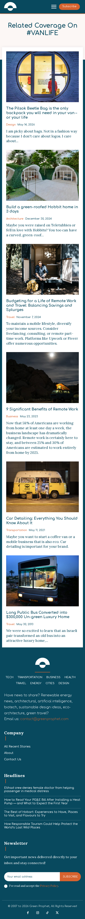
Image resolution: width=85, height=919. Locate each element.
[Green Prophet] (10, 6)
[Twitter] (57, 913)
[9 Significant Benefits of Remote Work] (42, 377)
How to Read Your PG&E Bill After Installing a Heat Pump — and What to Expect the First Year (42, 801)
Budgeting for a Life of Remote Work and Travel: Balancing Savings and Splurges (41, 305)
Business (12, 416)
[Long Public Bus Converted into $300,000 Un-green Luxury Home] (42, 580)
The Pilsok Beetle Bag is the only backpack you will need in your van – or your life (41, 112)
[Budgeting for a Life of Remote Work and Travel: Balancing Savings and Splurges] (42, 269)
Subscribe (70, 876)
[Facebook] (28, 913)
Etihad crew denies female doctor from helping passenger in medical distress (39, 789)
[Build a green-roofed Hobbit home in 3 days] (42, 175)
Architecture (15, 218)
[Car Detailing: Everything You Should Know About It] (42, 486)
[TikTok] (47, 913)
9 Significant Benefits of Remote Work (42, 409)
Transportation (16, 530)
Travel (10, 317)
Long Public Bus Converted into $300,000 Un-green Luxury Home (37, 614)
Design (11, 124)
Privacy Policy (49, 886)
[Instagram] (38, 913)
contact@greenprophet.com (44, 719)
